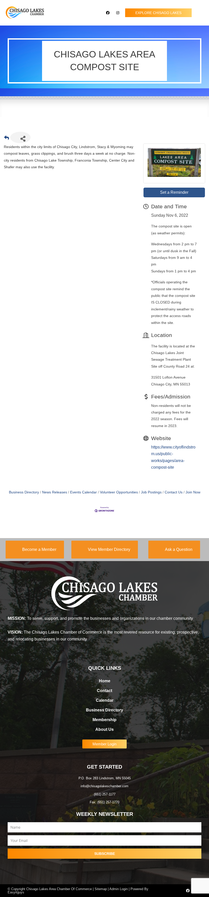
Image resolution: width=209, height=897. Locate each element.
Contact (104, 690)
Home (104, 681)
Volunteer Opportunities (119, 492)
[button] (200, 13)
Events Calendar (83, 492)
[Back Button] (6, 139)
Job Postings (151, 492)
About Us (104, 729)
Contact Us (173, 492)
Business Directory (24, 492)
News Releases (54, 492)
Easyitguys (16, 892)
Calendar (104, 700)
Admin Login (118, 889)
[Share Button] (20, 137)
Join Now (193, 492)
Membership (104, 720)
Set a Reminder (174, 192)
